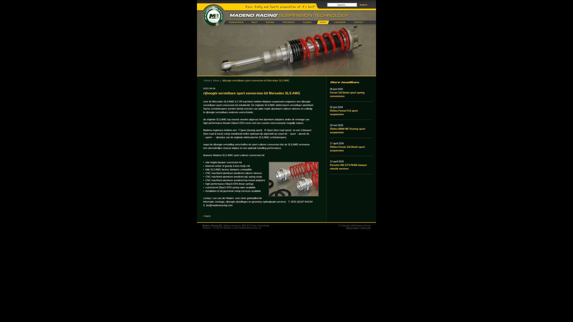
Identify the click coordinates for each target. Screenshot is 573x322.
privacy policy (352, 228)
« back (207, 216)
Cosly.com (365, 228)
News (216, 80)
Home (207, 80)
